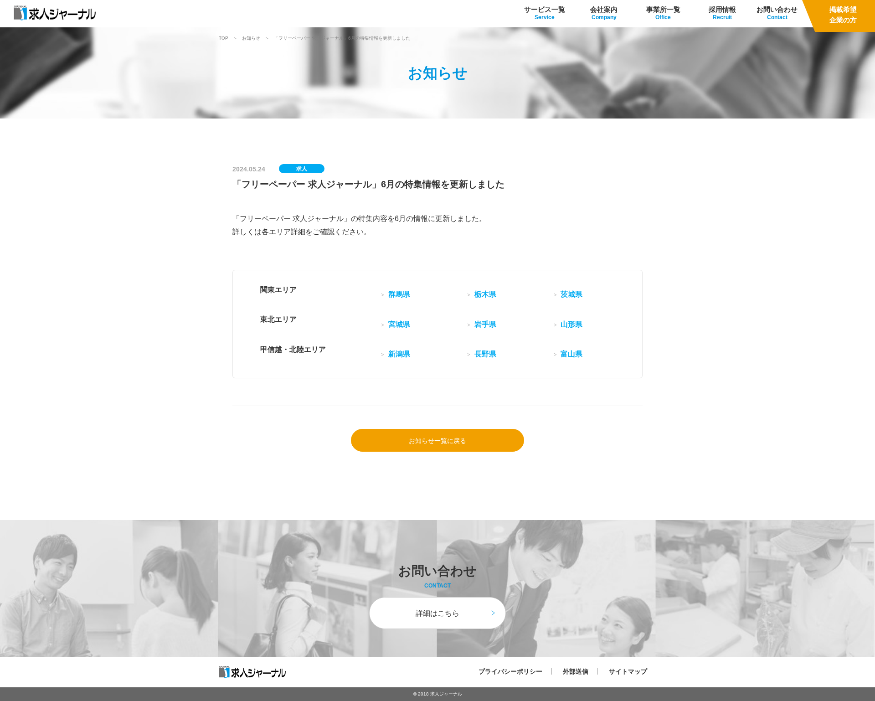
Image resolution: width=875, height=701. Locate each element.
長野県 (485, 354)
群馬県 (399, 294)
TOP (223, 38)
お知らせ (251, 38)
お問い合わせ (777, 9)
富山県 (571, 354)
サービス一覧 (544, 9)
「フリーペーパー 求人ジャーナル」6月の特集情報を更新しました (342, 38)
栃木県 (485, 294)
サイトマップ (628, 671)
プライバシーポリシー (510, 671)
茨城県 (571, 294)
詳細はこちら (437, 613)
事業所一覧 (663, 9)
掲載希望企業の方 (843, 14)
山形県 (571, 324)
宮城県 (399, 324)
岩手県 (485, 324)
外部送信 (575, 671)
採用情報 (722, 9)
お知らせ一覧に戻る (437, 440)
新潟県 (399, 354)
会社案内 (604, 9)
